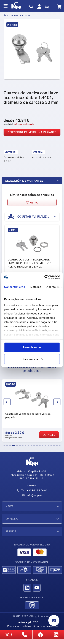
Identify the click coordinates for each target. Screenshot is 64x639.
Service (11, 531)
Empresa (12, 518)
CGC (35, 622)
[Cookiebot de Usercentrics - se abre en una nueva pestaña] (45, 277)
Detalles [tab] (35, 286)
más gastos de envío (24, 124)
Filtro (33, 202)
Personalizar (30, 358)
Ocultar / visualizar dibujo (38, 216)
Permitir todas (32, 347)
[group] (32, 410)
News (9, 506)
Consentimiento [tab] (14, 286)
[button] (4, 445)
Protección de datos (19, 626)
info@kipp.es (34, 495)
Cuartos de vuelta (19, 15)
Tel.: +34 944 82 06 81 (34, 490)
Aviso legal (24, 622)
